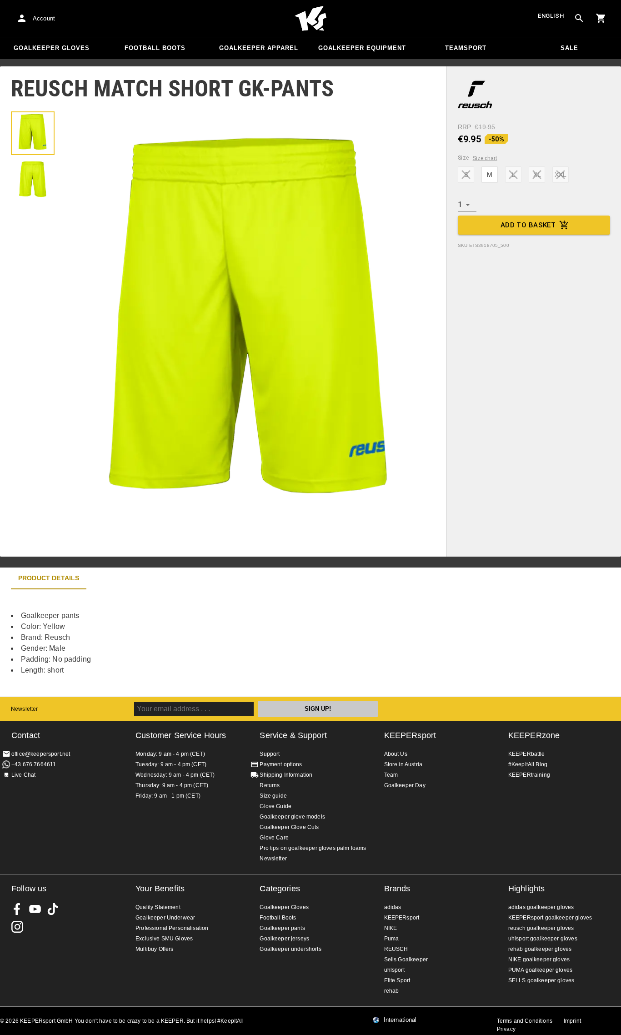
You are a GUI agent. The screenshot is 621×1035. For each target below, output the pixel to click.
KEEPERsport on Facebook (17, 909)
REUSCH (396, 949)
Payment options (281, 764)
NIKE (390, 928)
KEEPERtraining (529, 775)
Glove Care (274, 837)
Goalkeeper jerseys (284, 938)
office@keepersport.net (40, 754)
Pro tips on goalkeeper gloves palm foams (313, 848)
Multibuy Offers (154, 949)
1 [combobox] (460, 204)
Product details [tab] (48, 578)
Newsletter (24, 709)
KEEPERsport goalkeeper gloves (550, 917)
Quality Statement (157, 907)
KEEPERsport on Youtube (35, 909)
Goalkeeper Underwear (165, 917)
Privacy (506, 1029)
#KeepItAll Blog (527, 764)
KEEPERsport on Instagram (17, 927)
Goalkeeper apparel (258, 48)
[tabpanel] (159, 643)
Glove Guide (275, 806)
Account (44, 18)
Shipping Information (286, 775)
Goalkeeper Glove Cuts (289, 827)
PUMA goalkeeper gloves (540, 970)
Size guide (273, 796)
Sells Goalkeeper (406, 959)
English (551, 15)
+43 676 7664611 (33, 764)
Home (310, 18)
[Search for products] (579, 18)
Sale (569, 48)
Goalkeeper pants (282, 928)
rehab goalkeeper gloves (539, 949)
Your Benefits (160, 888)
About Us (395, 754)
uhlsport (394, 970)
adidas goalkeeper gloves (541, 907)
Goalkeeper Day (405, 785)
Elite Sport (397, 980)
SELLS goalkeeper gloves (541, 980)
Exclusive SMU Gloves (164, 938)
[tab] (33, 133)
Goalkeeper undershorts (290, 949)
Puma (391, 938)
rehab (391, 991)
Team (391, 775)
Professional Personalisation (171, 928)
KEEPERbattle (526, 754)
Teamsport (465, 48)
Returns (270, 785)
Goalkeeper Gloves (52, 48)
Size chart (485, 158)
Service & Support (293, 735)
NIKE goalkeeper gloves (539, 959)
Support (270, 754)
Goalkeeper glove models (292, 817)
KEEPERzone (534, 735)
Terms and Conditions (524, 1021)
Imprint (572, 1021)
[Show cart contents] (601, 18)
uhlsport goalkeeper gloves (542, 938)
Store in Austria (403, 764)
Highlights (526, 888)
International (400, 1020)
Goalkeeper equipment (362, 48)
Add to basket (528, 225)
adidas (392, 907)
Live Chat (23, 775)
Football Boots (155, 48)
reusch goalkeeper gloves (541, 928)
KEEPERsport (410, 735)
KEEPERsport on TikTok (53, 909)
